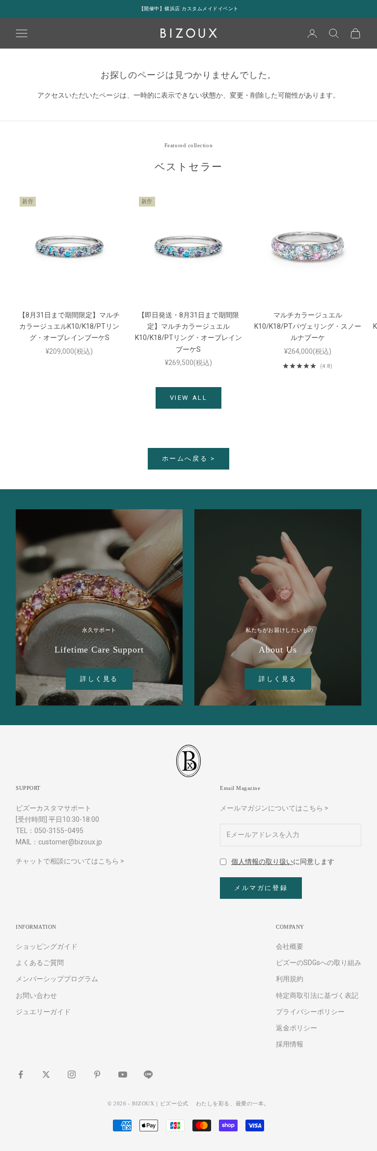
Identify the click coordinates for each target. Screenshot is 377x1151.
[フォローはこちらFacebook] (21, 1074)
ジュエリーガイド (43, 1012)
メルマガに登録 (261, 887)
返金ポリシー (296, 1028)
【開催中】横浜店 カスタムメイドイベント (189, 8)
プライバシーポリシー (310, 1012)
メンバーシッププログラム (57, 979)
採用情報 (289, 1044)
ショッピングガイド (47, 946)
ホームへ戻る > (188, 458)
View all (189, 397)
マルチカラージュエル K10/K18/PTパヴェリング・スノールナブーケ (307, 326)
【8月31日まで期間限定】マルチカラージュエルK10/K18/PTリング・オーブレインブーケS (69, 326)
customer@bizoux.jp (70, 842)
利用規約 (289, 979)
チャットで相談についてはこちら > (70, 861)
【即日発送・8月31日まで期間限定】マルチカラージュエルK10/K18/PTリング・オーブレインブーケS (188, 332)
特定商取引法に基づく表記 (317, 995)
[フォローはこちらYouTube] (123, 1074)
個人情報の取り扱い (262, 861)
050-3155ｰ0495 (58, 831)
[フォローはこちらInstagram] (72, 1074)
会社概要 (289, 946)
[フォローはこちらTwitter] (46, 1074)
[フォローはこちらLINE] (148, 1074)
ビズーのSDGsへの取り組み (318, 963)
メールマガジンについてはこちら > (274, 808)
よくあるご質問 (40, 963)
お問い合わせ (36, 995)
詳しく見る (99, 678)
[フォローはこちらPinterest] (97, 1074)
